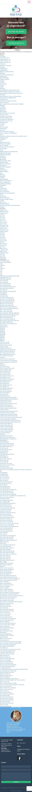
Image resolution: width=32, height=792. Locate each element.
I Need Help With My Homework (8, 526)
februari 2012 (3, 248)
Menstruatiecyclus (5, 197)
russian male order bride (6, 624)
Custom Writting (4, 432)
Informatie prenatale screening (8, 101)
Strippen (2, 81)
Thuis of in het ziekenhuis (6, 75)
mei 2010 (2, 254)
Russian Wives (3, 626)
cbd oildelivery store (5, 380)
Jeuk (1, 173)
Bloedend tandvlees (5, 164)
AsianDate (2, 294)
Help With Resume (5, 505)
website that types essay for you (8, 678)
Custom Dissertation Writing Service (9, 420)
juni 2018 (2, 234)
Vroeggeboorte (4, 68)
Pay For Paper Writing (5, 589)
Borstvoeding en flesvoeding (7, 113)
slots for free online (5, 638)
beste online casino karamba (7, 323)
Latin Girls (2, 534)
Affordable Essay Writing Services (8, 276)
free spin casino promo (6, 497)
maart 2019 (3, 220)
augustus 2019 (4, 213)
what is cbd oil (4, 681)
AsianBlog (2, 293)
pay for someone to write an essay (9, 592)
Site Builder (3, 637)
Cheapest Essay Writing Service (8, 411)
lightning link (3, 542)
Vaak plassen (3, 188)
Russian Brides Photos (6, 620)
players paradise (4, 604)
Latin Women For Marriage (7, 535)
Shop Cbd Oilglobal (5, 634)
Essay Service (3, 460)
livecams (2, 543)
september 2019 (4, 211)
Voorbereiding (3, 70)
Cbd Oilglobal (3, 386)
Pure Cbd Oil (3, 608)
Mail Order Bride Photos (6, 551)
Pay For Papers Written (6, 591)
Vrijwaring (2, 64)
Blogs (1, 337)
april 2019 (2, 219)
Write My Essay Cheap (5, 697)
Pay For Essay (3, 588)
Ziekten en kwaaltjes (5, 154)
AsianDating (3, 296)
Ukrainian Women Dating (6, 666)
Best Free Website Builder (6, 319)
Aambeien (2, 156)
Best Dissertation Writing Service (8, 314)
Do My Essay (3, 448)
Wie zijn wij (3, 202)
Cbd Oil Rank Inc (4, 371)
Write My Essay (4, 695)
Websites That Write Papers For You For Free (11, 680)
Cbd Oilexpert (3, 383)
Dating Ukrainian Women (6, 437)
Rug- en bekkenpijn (5, 182)
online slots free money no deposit (9, 578)
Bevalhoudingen (4, 78)
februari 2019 (3, 222)
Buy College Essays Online (7, 354)
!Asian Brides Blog (4, 262)
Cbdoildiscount (4, 396)
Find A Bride (3, 480)
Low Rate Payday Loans (6, 548)
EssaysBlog (3, 472)
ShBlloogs (2, 632)
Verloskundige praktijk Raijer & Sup (16, 11)
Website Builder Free (5, 675)
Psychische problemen (6, 180)
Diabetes (2, 168)
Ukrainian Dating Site (5, 661)
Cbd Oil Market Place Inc (6, 368)
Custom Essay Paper (5, 423)
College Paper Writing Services (8, 416)
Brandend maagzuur (5, 167)
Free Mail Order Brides (6, 492)
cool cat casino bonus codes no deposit (10, 417)
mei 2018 (2, 236)
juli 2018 (2, 233)
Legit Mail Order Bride (6, 538)
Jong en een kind (4, 102)
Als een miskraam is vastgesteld (8, 133)
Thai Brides (3, 648)
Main (1, 561)
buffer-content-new (5, 345)
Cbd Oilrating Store (5, 391)
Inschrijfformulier (4, 58)
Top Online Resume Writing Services (9, 649)
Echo (1, 141)
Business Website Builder (6, 351)
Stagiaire (2, 207)
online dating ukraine (5, 572)
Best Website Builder (5, 322)
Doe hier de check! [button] (16, 31)
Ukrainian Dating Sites (6, 663)
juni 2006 (2, 256)
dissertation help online (6, 445)
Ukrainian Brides (4, 657)
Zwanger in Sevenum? (5, 65)
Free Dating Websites (5, 491)
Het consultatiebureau (6, 117)
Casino (1, 357)
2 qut (1, 268)
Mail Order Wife (4, 555)
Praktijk (2, 200)
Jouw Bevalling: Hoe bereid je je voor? (9, 90)
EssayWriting (3, 475)
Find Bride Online (4, 483)
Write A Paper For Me (5, 689)
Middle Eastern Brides (6, 563)
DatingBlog (3, 440)
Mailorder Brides (4, 558)
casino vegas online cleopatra (7, 362)
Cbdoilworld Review (5, 405)
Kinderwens (3, 196)
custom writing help (5, 431)
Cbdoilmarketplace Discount (7, 397)
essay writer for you (5, 463)
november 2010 (4, 250)
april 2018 (2, 237)
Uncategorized (4, 668)
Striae (1, 187)
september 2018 (4, 230)
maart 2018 (3, 239)
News (1, 566)
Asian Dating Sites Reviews (7, 286)
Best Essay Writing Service (7, 316)
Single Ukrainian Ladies (6, 635)
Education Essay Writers (6, 454)
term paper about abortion (7, 644)
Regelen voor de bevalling (6, 71)
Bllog (1, 328)
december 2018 (4, 225)
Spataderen (3, 185)
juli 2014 (2, 242)
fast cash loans (4, 477)
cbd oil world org (4, 374)
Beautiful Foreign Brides (6, 302)
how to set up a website (6, 525)
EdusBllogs (3, 455)
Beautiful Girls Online (5, 303)
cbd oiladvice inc (4, 377)
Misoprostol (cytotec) (5, 144)
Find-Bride (2, 485)
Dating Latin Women (5, 435)
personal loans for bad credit (7, 597)
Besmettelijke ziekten (5, 161)
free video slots (4, 498)
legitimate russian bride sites (7, 540)
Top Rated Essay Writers (6, 652)
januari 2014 (3, 245)
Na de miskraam (4, 145)
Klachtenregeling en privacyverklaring (10, 205)
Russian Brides (4, 615)
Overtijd (2, 177)
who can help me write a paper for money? (11, 684)
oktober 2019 (3, 210)
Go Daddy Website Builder (7, 503)
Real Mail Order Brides (6, 609)
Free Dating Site (4, 486)
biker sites (2, 325)
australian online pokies (6, 299)
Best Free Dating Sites (5, 317)
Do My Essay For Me (5, 449)
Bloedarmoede (4, 162)
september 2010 (4, 253)
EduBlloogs (3, 452)
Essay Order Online (5, 459)
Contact (2, 85)
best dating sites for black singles (8, 313)
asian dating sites (4, 285)
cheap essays (3, 409)
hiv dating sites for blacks (6, 508)
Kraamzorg (3, 108)
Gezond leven (3, 128)
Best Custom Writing (5, 311)
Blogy (1, 340)
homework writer (4, 511)
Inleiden (2, 82)
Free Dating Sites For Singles (7, 489)
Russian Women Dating (6, 628)
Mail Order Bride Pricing (6, 552)
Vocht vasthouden (4, 191)
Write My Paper (4, 701)
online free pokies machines (7, 575)
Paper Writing (3, 581)
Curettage (2, 139)
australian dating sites (6, 297)
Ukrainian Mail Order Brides (7, 664)
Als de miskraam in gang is (7, 131)
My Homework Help (5, 565)
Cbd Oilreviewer (4, 392)
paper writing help (5, 583)
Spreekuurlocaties (4, 203)
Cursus (2, 125)
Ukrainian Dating (4, 660)
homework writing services (7, 512)
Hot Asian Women (4, 514)
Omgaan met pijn (4, 79)
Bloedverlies (3, 165)
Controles (2, 124)
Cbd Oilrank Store (4, 389)
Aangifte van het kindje (6, 116)
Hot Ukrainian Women (5, 522)
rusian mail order (4, 614)
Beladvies (2, 73)
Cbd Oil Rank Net (4, 373)
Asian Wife (3, 290)
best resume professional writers (8, 320)
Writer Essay (3, 704)
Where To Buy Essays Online (7, 683)
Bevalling (2, 67)
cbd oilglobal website (5, 388)
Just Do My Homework (5, 531)
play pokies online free (6, 603)
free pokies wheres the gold (7, 494)
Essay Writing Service (5, 468)
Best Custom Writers (5, 309)
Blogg (1, 336)
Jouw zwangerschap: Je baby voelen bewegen (12, 104)
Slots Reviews (3, 640)
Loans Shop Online (5, 546)
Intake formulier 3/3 (5, 62)
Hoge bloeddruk (4, 171)
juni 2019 (2, 216)
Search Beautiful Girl (5, 631)
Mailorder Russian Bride (6, 560)
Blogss (1, 339)
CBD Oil (2, 365)
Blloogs (2, 333)
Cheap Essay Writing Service (7, 408)
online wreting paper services (7, 580)
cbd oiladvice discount (6, 376)
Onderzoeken (3, 148)
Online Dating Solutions (6, 569)
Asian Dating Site (4, 283)
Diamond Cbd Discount (6, 443)
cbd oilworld (3, 394)
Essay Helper (3, 457)
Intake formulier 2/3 (5, 61)
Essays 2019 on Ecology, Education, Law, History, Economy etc (16, 469)
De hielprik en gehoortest (6, 119)
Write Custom (3, 691)
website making (4, 677)
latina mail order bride (6, 537)
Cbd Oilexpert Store (5, 385)
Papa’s (1, 150)
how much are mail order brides (8, 523)
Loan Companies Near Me (6, 545)
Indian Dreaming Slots (6, 528)
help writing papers (5, 506)
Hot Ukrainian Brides (5, 520)
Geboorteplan (3, 76)
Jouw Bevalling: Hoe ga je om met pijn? (10, 91)
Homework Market (4, 509)
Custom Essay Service (5, 425)
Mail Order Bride (4, 549)
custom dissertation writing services (9, 422)
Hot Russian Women (5, 518)
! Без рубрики (3, 260)
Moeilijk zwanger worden (6, 199)
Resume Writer (4, 612)
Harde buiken (3, 170)
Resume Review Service (6, 611)
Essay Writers (3, 466)
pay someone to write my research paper (10, 595)
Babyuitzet (3, 110)
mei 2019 (2, 217)
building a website (5, 348)
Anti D (1, 134)
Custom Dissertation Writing (7, 419)
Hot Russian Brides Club (6, 517)
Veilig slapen (3, 111)
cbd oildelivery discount (6, 379)
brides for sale (4, 342)
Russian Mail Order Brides (7, 623)
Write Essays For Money (6, 694)
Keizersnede (3, 84)
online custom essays (5, 568)
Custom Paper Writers (5, 429)
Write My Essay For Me (6, 698)
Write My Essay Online (6, 700)
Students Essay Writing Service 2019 (9, 641)
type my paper (4, 655)
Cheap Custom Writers (6, 406)
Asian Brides (3, 280)
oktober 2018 (3, 228)
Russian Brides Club (5, 617)
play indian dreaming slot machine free (10, 601)
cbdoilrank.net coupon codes (7, 403)
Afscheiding (3, 157)
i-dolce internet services (17, 777)
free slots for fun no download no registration (12, 495)
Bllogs (1, 331)
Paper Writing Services (6, 585)
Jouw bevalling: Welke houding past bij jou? (11, 93)
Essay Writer (3, 462)
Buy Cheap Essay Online (6, 353)
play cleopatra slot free (6, 600)
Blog (1, 334)
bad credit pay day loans (6, 300)
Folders (2, 87)
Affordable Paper (4, 277)
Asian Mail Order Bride (6, 288)
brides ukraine (4, 343)
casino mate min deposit (6, 359)
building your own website (7, 349)
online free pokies (4, 574)
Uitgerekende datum (5, 153)
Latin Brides (3, 532)
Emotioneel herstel (5, 142)
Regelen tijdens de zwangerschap (9, 151)
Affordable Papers (4, 279)
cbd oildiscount (4, 382)
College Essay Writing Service (7, 414)
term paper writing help (6, 646)
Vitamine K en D (4, 114)
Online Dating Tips (5, 571)
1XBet (1, 265)
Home (1, 194)
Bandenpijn (3, 159)
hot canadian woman (5, 515)
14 (0, 263)
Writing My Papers (5, 706)
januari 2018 (3, 240)
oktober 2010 (3, 251)
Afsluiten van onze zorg (6, 121)
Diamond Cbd (3, 442)
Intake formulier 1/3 (5, 59)
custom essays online (5, 428)
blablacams (3, 326)
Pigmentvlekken (4, 179)
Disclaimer (3, 56)
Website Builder (4, 674)
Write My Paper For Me (6, 703)
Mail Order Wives (4, 557)
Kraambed (2, 94)
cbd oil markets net (5, 369)
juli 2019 (2, 214)
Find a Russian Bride (5, 482)
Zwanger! (2, 105)
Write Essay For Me (5, 692)
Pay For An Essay (4, 586)
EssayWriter (3, 474)
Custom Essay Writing (5, 426)
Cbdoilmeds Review (5, 402)
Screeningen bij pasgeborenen (8, 97)
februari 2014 (3, 243)
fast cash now (3, 479)
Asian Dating (3, 282)
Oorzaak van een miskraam (7, 147)
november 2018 (4, 227)
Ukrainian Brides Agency (6, 658)
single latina (3, 346)
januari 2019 (3, 223)
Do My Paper (3, 451)
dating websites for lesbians (7, 439)
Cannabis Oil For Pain (5, 356)
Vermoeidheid (3, 190)
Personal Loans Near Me (6, 598)
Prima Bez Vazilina (5, 606)
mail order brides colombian (7, 554)
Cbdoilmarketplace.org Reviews (8, 399)
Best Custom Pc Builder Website (8, 308)
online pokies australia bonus (7, 577)
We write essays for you (6, 672)
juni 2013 (2, 247)
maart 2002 (3, 257)
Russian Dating (4, 621)
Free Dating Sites (4, 488)
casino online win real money (7, 360)
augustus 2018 (4, 231)
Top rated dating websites (7, 651)
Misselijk (2, 174)
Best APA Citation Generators (7, 306)
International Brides (5, 529)
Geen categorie (4, 502)
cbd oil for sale (4, 366)
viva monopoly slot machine (7, 671)
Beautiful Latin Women (6, 305)
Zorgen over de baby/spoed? (7, 193)
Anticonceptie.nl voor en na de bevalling (10, 96)
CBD (1, 363)
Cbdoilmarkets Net (5, 400)
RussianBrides (3, 629)
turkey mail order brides (6, 654)
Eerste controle (4, 127)
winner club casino (5, 686)
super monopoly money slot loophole (9, 643)
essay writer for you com (6, 465)
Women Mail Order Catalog (7, 687)
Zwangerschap (4, 99)
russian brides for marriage (7, 618)
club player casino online (6, 412)
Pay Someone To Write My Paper (8, 594)
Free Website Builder (5, 500)
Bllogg (1, 329)
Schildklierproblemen (5, 184)
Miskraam (2, 130)
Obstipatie (2, 176)
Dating (1, 434)
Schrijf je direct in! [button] (16, 43)
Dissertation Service (5, 446)
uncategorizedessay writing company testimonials (13, 669)
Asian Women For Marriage (7, 291)
